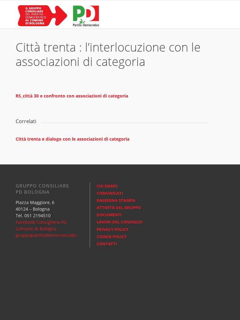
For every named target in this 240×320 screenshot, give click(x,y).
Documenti (109, 215)
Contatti (107, 244)
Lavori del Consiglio (119, 222)
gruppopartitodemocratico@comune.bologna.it (65, 235)
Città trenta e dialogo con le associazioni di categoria (72, 139)
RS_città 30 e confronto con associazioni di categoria (72, 96)
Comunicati (110, 193)
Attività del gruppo (119, 207)
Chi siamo (107, 186)
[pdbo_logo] (58, 14)
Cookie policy (112, 236)
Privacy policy (112, 229)
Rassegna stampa (116, 200)
